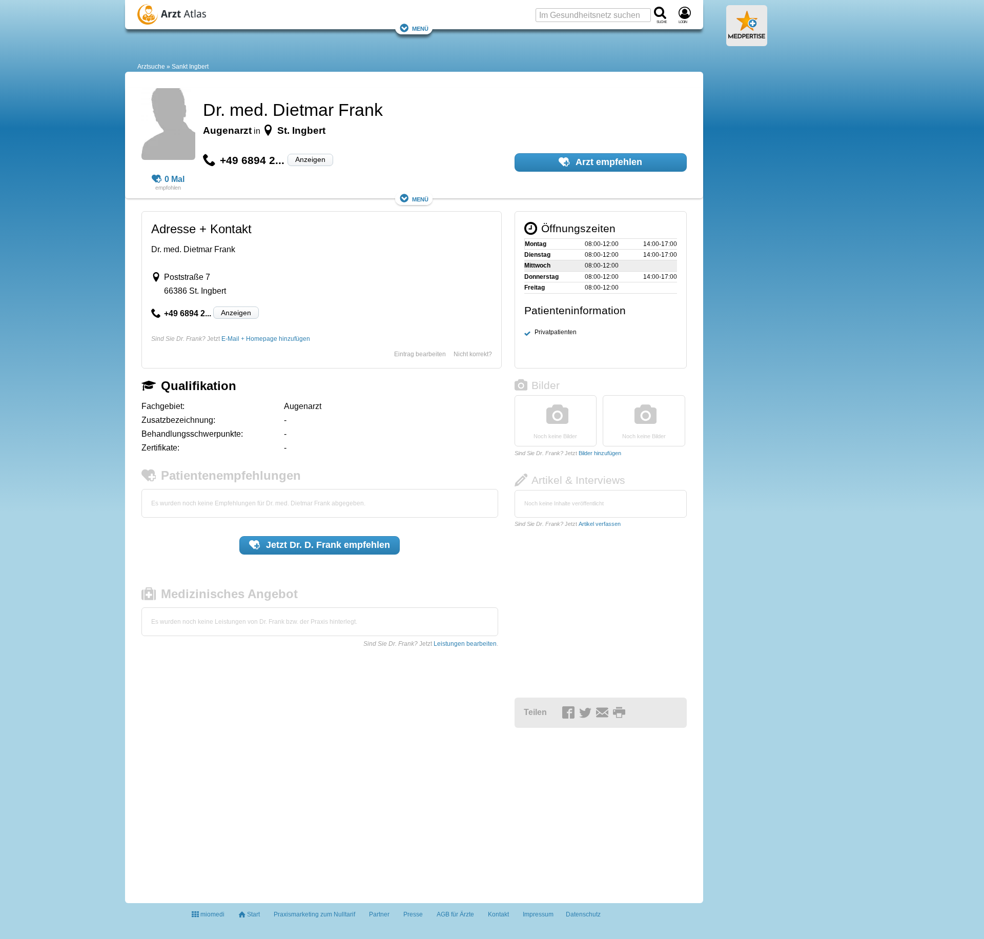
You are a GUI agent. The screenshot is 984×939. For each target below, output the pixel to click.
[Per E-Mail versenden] (603, 713)
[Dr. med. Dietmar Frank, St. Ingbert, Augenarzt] (168, 125)
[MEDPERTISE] (746, 42)
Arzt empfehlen (607, 162)
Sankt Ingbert (190, 66)
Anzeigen (310, 159)
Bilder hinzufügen (600, 453)
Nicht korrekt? (473, 354)
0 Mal (174, 179)
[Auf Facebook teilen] (570, 713)
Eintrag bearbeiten (420, 354)
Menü (420, 28)
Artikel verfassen (600, 524)
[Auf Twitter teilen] (586, 713)
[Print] (620, 713)
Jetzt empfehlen (326, 545)
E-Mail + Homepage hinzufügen (265, 338)
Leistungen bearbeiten (465, 643)
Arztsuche (151, 66)
